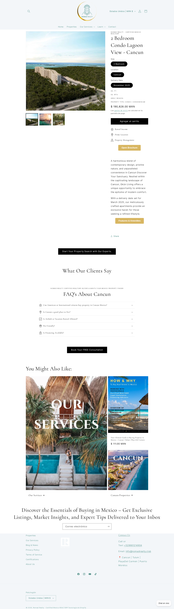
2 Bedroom (119, 64)
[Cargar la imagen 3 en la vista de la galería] (59, 119)
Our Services (35, 495)
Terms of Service (34, 554)
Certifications (32, 559)
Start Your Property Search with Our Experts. (87, 251)
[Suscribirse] (108, 526)
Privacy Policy (32, 550)
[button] (29, 11)
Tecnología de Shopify (77, 608)
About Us (30, 564)
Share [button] (116, 236)
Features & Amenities (130, 221)
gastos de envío (121, 110)
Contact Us (124, 534)
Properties (31, 535)
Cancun (117, 74)
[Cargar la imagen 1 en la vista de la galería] (32, 119)
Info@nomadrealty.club (138, 551)
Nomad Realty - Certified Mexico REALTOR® (50, 608)
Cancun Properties (120, 495)
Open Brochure (129, 148)
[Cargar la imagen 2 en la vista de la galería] (45, 119)
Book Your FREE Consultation (87, 350)
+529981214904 (133, 545)
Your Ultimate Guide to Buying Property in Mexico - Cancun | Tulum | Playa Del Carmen (128, 438)
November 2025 (122, 85)
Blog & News (32, 545)
